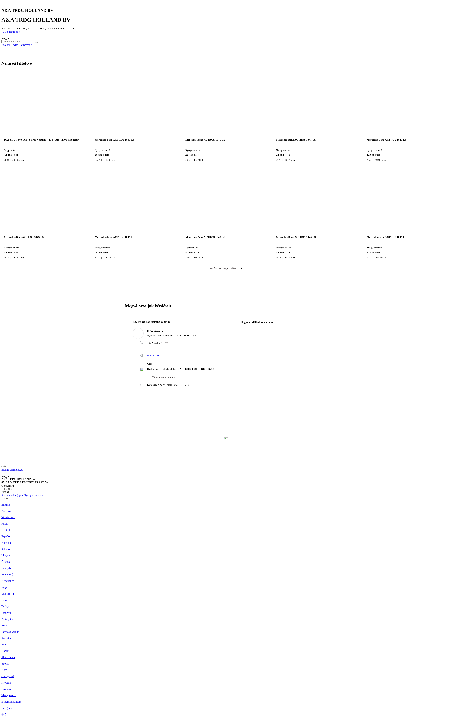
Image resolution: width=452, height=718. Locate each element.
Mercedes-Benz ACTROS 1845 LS (114, 139)
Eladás (5, 469)
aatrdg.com (153, 355)
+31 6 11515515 (10, 31)
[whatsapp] (154, 348)
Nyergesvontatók (33, 495)
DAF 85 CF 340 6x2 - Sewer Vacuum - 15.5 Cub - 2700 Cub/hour (41, 139)
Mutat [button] (164, 342)
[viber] (165, 348)
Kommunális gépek (12, 495)
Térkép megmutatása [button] (163, 377)
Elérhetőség (16, 469)
